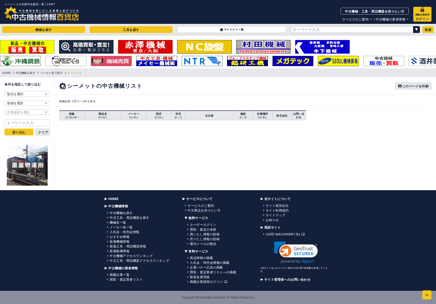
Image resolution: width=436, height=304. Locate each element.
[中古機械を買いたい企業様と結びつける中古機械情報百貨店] (42, 13)
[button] (296, 252)
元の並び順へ (72, 117)
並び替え (102, 117)
